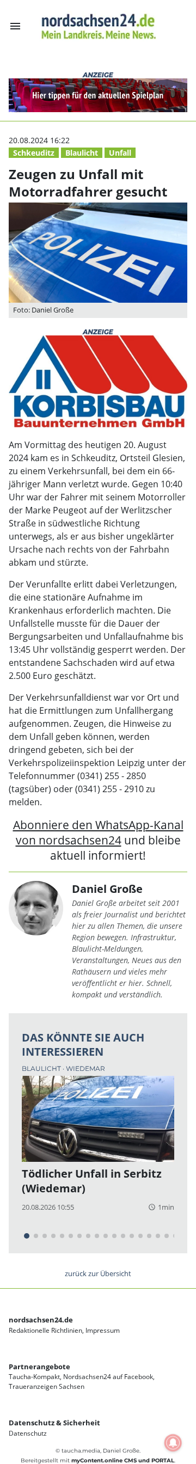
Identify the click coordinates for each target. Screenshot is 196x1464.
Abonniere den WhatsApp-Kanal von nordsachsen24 (98, 832)
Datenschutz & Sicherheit (54, 1423)
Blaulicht (81, 153)
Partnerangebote (39, 1366)
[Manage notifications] (173, 1442)
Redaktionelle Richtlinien (45, 1330)
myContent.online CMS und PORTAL (122, 1460)
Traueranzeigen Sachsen (46, 1386)
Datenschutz (28, 1433)
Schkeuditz (33, 153)
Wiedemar (85, 1068)
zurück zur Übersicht (98, 1273)
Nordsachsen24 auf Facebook (108, 1376)
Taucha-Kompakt (34, 1376)
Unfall (120, 153)
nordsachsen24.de (41, 1320)
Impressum (102, 1330)
